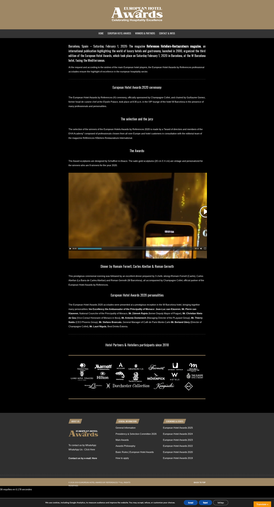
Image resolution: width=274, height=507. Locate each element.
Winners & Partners (145, 33)
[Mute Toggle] (201, 248)
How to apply (122, 458)
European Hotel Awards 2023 (178, 440)
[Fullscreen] (205, 248)
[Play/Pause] (70, 248)
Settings (220, 502)
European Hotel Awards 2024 (178, 434)
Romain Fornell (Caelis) (183, 276)
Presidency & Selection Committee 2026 (136, 434)
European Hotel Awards (119, 33)
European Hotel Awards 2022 (178, 446)
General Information (126, 428)
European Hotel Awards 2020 (178, 452)
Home (100, 33)
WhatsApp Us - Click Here (81, 449)
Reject (205, 502)
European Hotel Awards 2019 (178, 458)
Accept (190, 502)
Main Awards (122, 440)
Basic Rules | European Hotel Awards (135, 452)
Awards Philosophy (125, 446)
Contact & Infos (167, 33)
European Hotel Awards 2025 (178, 428)
